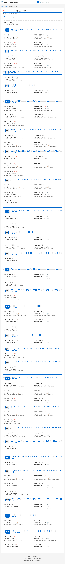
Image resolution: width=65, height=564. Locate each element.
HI (49, 29)
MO (60, 29)
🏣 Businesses (16, 16)
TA (33, 29)
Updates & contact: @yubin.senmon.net (32, 558)
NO (44, 29)
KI (20, 29)
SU (31, 29)
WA (15, 30)
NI (40, 29)
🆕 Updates (42, 2)
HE (53, 29)
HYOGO (6, 6)
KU (22, 29)
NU (42, 29)
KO (24, 29)
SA (27, 29)
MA (56, 29)
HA (47, 29)
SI (29, 29)
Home (2, 6)
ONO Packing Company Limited (35, 560)
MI (58, 29)
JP (59, 2)
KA (18, 29)
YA (12, 30)
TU (35, 29)
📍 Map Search (54, 2)
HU (51, 29)
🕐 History (48, 2)
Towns (6, 16)
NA (38, 29)
